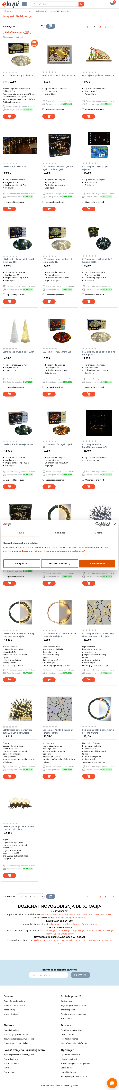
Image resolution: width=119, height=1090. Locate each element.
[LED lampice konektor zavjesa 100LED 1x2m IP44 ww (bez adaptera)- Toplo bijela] (19, 708)
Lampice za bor (58, 924)
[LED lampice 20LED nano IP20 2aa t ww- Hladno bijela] (59, 612)
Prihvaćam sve (97, 563)
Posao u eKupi (10, 1009)
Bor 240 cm (106, 914)
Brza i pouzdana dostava (71, 1030)
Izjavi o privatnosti (32, 551)
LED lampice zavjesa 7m (14, 166)
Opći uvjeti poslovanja (70, 1054)
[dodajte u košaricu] (9, 116)
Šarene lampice (89, 924)
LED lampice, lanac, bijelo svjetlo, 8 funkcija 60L (19, 260)
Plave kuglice (109, 930)
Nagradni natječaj (11, 1014)
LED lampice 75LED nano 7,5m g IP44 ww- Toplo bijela (18, 635)
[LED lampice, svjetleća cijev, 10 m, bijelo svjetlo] (19, 515)
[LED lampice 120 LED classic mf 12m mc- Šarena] (59, 708)
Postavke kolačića (58, 563)
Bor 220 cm (94, 914)
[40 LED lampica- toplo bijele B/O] (19, 54)
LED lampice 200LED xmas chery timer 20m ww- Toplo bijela (98, 635)
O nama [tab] (98, 532)
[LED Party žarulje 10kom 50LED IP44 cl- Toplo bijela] (19, 805)
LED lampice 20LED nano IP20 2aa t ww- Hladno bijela (59, 635)
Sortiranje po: (9, 26)
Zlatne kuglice (67, 933)
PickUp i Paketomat (69, 1038)
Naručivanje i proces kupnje (16, 1034)
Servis (6, 1067)
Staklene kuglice (49, 930)
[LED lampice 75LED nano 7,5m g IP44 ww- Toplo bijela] (19, 612)
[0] (112, 2)
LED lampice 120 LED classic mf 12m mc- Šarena (58, 731)
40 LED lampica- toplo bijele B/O (19, 75)
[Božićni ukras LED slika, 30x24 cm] (59, 54)
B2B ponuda (66, 1018)
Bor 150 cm (58, 914)
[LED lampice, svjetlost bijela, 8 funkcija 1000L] (99, 238)
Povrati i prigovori (11, 1059)
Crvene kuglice (94, 930)
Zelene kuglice (65, 930)
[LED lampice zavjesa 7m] (19, 145)
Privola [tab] (20, 532)
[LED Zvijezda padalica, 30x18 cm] (99, 54)
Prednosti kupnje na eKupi (15, 1005)
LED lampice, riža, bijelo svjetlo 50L (58, 446)
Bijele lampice (74, 924)
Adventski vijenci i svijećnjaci (58, 940)
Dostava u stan (67, 1034)
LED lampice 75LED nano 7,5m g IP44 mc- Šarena (98, 731)
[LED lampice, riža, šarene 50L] (59, 330)
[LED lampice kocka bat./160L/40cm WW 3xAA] (99, 423)
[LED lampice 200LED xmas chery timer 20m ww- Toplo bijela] (99, 612)
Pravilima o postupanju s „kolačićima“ (64, 551)
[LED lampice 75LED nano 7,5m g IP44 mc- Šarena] (99, 708)
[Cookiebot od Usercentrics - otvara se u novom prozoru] (97, 524)
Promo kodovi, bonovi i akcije (16, 1043)
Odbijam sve (21, 563)
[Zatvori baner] (115, 524)
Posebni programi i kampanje (73, 1014)
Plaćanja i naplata (11, 1030)
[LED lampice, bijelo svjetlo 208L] (19, 423)
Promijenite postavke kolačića (74, 1076)
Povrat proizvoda (11, 1063)
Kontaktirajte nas (68, 1072)
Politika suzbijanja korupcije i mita (75, 1063)
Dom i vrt (22, 11)
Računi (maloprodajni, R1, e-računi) (19, 1038)
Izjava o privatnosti (69, 1059)
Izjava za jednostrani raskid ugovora (19, 1054)
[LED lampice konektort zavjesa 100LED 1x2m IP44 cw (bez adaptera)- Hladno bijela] (99, 515)
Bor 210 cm (82, 914)
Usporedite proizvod (54, 109)
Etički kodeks (66, 1067)
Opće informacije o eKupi (14, 1001)
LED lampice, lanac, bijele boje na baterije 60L (98, 353)
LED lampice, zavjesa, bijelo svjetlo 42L (95, 168)
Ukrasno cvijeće (80, 940)
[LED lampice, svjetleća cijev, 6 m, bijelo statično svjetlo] (59, 145)
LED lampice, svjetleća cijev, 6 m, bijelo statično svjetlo (59, 168)
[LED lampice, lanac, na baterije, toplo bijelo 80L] (59, 238)
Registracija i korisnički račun (73, 1005)
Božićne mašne (96, 940)
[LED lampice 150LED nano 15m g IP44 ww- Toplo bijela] (59, 515)
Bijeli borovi (80, 917)
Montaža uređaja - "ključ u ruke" (75, 1043)
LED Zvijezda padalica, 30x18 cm (98, 75)
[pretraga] (81, 4)
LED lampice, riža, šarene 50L (57, 351)
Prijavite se (80, 975)
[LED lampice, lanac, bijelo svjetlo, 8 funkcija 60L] (19, 238)
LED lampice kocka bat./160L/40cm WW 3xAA (94, 446)
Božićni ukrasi (41, 11)
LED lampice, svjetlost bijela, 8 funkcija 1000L (97, 260)
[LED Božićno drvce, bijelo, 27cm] (19, 330)
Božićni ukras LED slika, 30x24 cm (58, 75)
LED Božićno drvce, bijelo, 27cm (18, 351)
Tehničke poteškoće (69, 1009)
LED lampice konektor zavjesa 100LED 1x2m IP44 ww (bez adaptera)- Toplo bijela (17, 731)
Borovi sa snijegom (65, 917)
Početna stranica (9, 11)
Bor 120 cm (46, 914)
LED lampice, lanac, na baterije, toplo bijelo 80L (58, 260)
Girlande (38, 940)
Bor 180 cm (70, 914)
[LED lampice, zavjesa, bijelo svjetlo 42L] (99, 145)
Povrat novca (9, 1072)
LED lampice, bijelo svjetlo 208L (18, 444)
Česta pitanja (66, 1001)
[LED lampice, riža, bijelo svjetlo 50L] (59, 423)
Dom (31, 11)
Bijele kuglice (79, 930)
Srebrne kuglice (52, 933)
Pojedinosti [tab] (59, 532)
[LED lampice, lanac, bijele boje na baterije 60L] (99, 330)
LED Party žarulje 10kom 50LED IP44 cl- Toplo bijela (18, 828)
